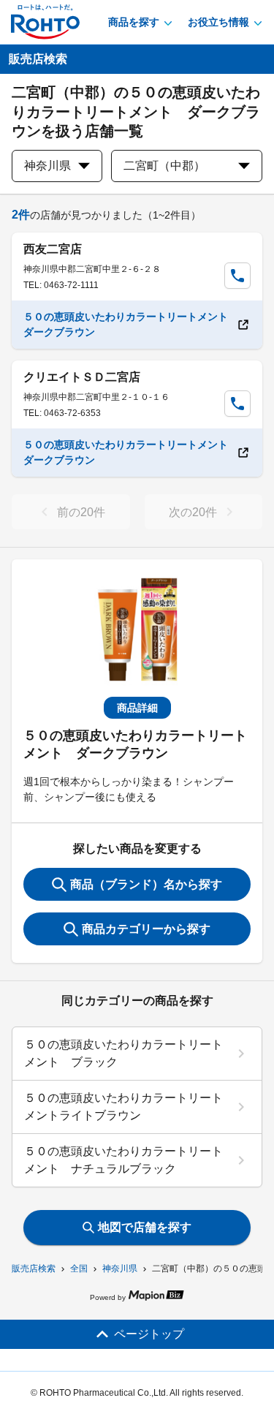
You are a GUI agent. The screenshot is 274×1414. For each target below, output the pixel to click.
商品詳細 (137, 708)
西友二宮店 (52, 249)
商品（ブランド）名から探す (146, 884)
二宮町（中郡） (164, 165)
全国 (79, 1268)
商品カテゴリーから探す (146, 929)
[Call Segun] (237, 275)
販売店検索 (34, 1268)
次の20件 (193, 512)
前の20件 (81, 512)
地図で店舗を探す (144, 1227)
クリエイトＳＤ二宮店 (81, 377)
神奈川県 (119, 1268)
